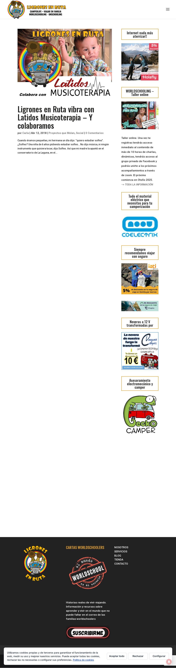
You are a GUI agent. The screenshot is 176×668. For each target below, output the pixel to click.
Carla (25, 133)
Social (80, 133)
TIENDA (118, 559)
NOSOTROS (121, 547)
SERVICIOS (121, 551)
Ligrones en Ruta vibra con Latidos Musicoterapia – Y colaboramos (56, 117)
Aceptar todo (116, 656)
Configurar (159, 656)
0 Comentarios (94, 133)
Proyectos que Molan (62, 133)
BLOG (118, 555)
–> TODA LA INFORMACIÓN (137, 184)
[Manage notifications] (169, 662)
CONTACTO (121, 563)
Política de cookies (83, 659)
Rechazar (138, 656)
